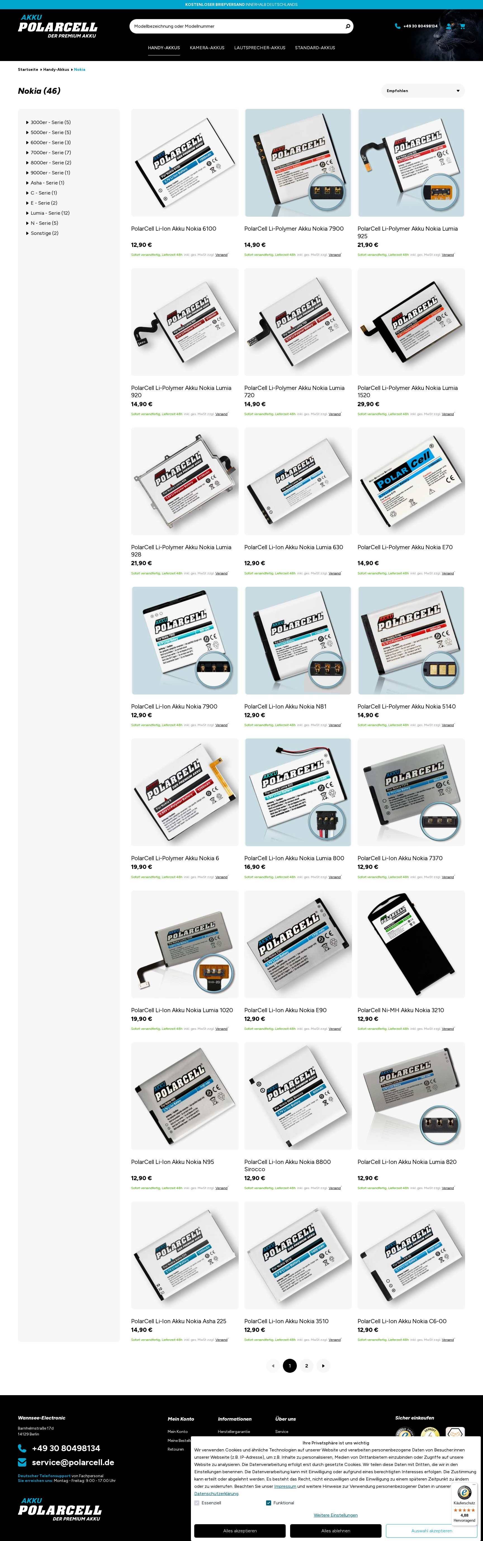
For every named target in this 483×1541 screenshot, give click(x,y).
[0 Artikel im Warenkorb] (462, 26)
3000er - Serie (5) (51, 122)
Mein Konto (181, 1419)
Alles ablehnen (335, 1530)
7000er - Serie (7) (51, 152)
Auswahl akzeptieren (431, 1530)
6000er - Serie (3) (51, 142)
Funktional (283, 1502)
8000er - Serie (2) (51, 163)
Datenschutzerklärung (216, 1493)
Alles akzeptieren (240, 1530)
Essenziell (211, 1502)
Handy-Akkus (56, 69)
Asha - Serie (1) (47, 183)
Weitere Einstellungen (336, 1515)
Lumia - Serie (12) (50, 213)
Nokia (79, 69)
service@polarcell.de (73, 1462)
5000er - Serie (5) (51, 132)
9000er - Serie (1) (50, 173)
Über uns (285, 1419)
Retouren (176, 1449)
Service (281, 1431)
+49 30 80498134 (66, 1448)
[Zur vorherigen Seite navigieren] (273, 1366)
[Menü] (474, 1485)
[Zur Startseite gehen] (71, 26)
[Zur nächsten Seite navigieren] (323, 1366)
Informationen (235, 1419)
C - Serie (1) (44, 193)
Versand (222, 255)
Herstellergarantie (234, 1431)
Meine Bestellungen (184, 1440)
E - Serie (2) (44, 203)
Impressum (285, 1486)
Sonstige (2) (44, 233)
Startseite (28, 69)
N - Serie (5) (44, 223)
